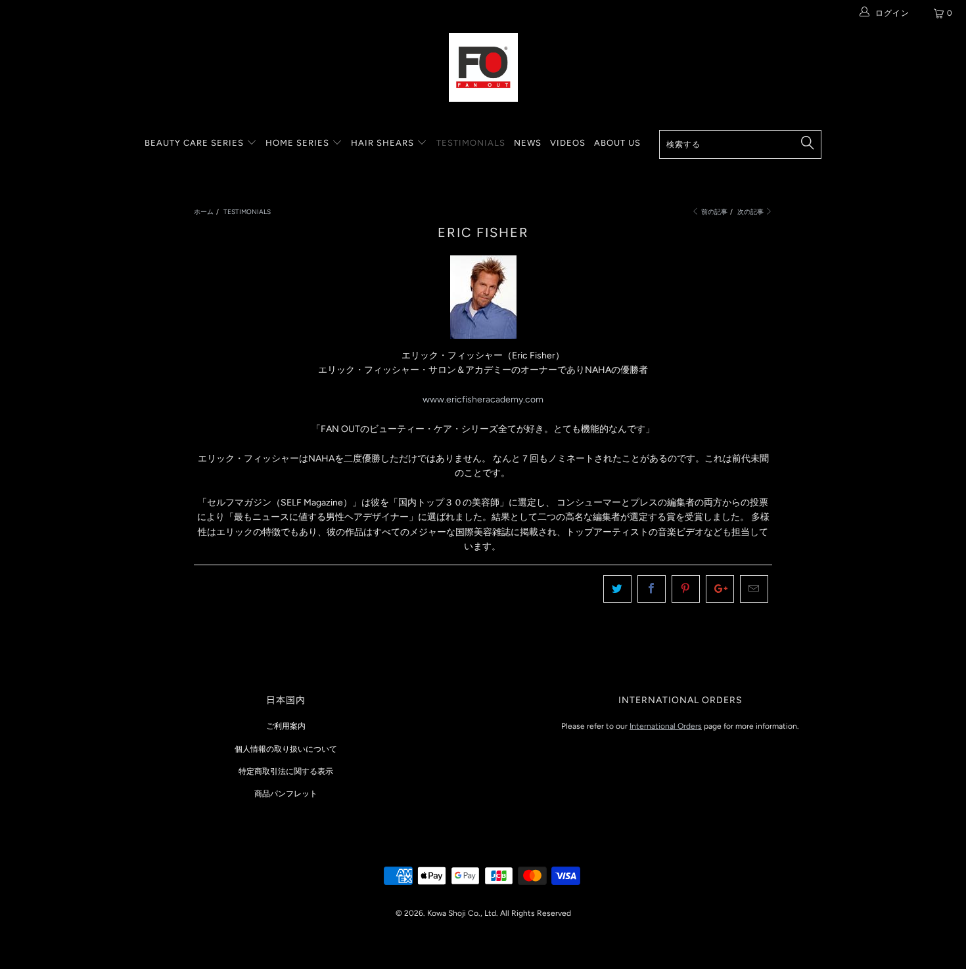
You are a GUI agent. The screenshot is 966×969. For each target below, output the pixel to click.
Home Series (298, 143)
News (527, 143)
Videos (568, 143)
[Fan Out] (483, 67)
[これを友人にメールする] (754, 589)
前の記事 (713, 211)
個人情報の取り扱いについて (286, 749)
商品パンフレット (285, 793)
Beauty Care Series (195, 143)
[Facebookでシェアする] (651, 589)
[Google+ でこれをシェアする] (720, 589)
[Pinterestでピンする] (686, 589)
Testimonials (470, 143)
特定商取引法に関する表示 (286, 771)
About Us (617, 143)
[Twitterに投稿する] (617, 589)
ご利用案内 (286, 726)
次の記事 (751, 211)
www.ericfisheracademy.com (483, 399)
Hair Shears (384, 143)
